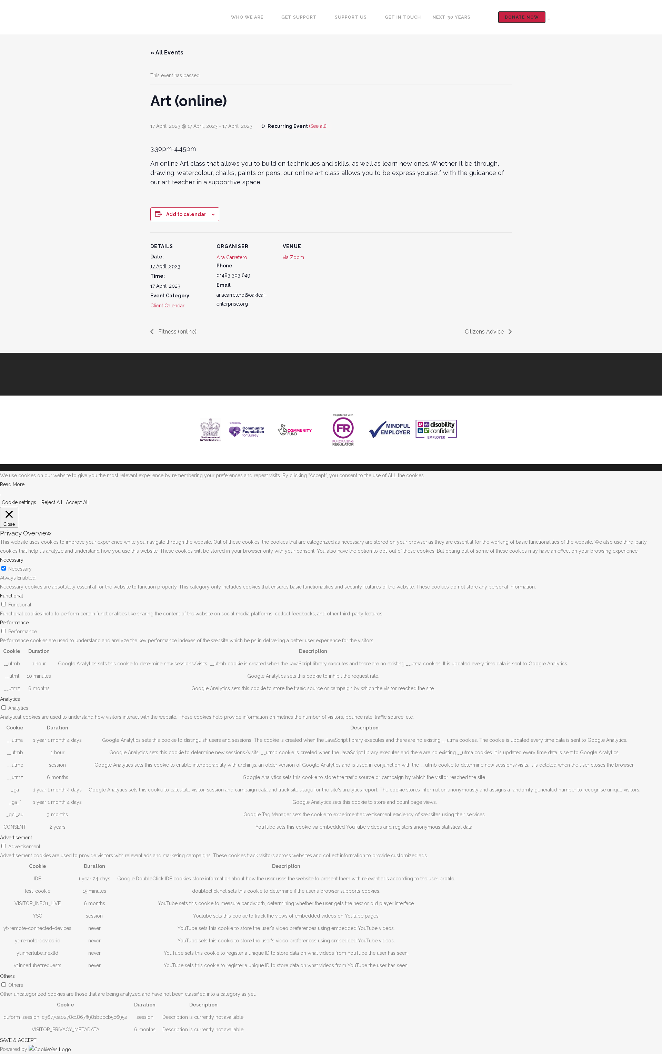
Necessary (20, 569)
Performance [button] (14, 622)
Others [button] (7, 976)
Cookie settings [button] (19, 502)
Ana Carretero (232, 257)
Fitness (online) (177, 331)
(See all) (318, 126)
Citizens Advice (485, 331)
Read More (12, 484)
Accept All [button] (77, 502)
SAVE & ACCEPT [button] (18, 1040)
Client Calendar (167, 305)
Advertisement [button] (16, 837)
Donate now (522, 17)
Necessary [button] (11, 560)
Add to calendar (186, 214)
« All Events (166, 52)
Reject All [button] (51, 502)
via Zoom (293, 257)
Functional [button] (11, 595)
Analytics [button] (10, 699)
